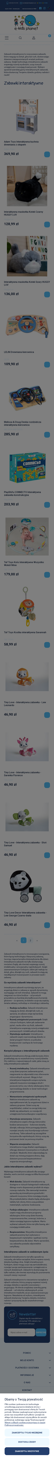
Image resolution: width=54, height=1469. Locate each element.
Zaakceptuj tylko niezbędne (27, 1432)
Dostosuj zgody (27, 1442)
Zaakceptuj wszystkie (27, 1451)
